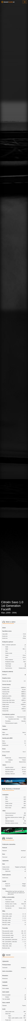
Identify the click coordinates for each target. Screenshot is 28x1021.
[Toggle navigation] (25, 1)
